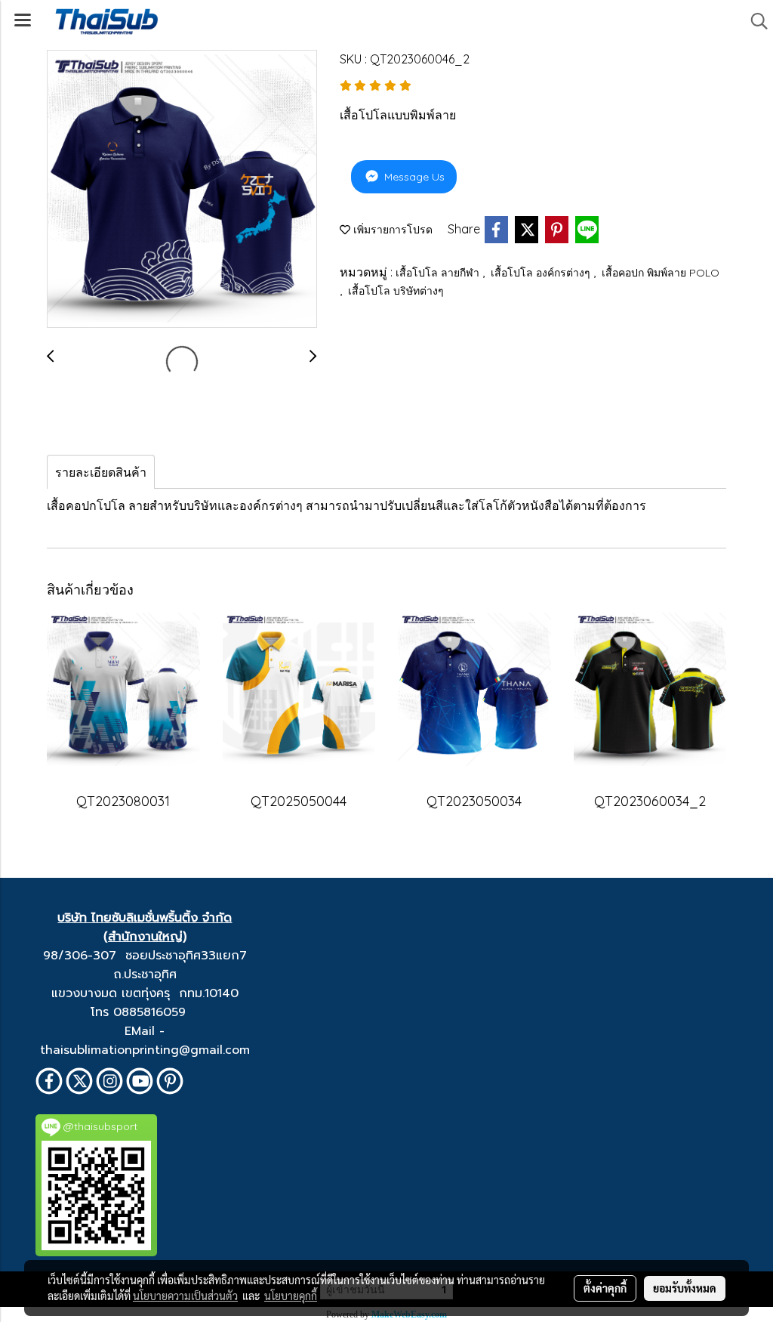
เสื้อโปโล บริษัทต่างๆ (396, 291)
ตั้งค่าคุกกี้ (605, 1288)
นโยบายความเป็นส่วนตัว (185, 1295)
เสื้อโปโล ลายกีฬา (439, 273)
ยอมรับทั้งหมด (684, 1288)
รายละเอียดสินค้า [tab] (100, 472)
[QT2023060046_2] (182, 190)
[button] (754, 21)
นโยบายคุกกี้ (290, 1295)
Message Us (413, 177)
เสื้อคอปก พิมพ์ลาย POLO (660, 273)
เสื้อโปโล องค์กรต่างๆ (542, 273)
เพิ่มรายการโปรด (391, 229)
